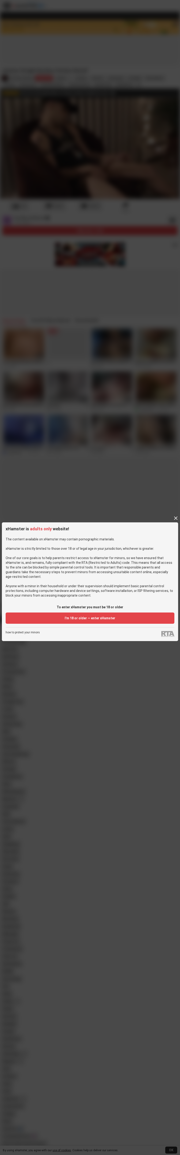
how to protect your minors (23, 632)
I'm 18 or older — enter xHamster (90, 618)
